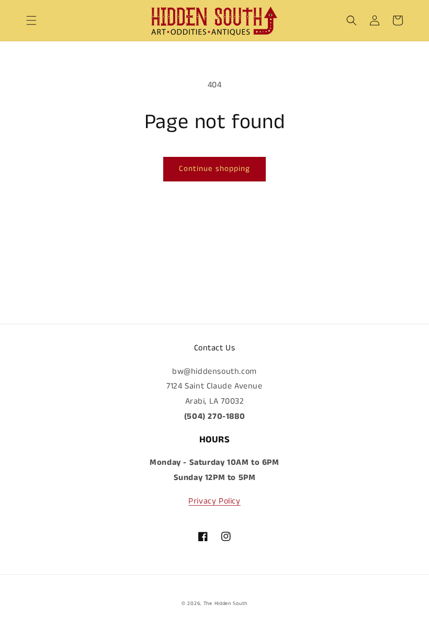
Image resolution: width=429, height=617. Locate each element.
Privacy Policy (214, 501)
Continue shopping (214, 168)
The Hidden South (225, 603)
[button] (31, 20)
